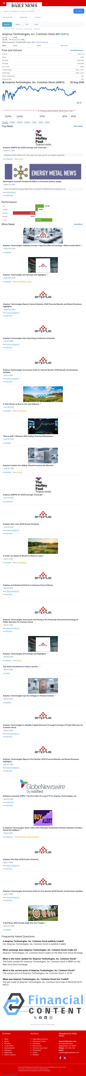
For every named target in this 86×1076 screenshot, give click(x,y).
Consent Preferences (9, 1075)
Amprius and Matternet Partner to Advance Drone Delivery (28, 585)
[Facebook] (40, 1017)
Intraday (5, 122)
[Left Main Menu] (4, 3)
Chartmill (7, 673)
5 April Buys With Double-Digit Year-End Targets (25, 923)
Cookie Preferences (44, 1069)
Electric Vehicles (23, 837)
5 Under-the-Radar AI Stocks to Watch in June (24, 556)
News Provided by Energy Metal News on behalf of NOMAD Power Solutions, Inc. (35, 189)
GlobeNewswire (9, 195)
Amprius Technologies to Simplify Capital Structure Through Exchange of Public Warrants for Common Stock (43, 726)
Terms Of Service (63, 1011)
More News (78, 126)
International (28, 29)
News (12, 29)
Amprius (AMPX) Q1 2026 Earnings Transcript (23, 495)
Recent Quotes (7, 17)
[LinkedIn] (45, 1017)
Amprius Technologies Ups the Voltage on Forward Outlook (29, 696)
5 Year (47, 122)
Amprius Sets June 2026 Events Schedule (21, 524)
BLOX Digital (47, 1070)
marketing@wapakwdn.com (69, 1052)
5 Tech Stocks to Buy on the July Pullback (22, 404)
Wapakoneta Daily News (33, 1067)
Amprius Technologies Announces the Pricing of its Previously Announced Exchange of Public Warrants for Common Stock (40, 620)
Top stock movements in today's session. (22, 666)
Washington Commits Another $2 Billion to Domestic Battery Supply (32, 181)
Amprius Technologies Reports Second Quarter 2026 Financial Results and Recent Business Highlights (42, 305)
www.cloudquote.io (58, 1007)
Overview (6, 29)
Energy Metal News (11, 192)
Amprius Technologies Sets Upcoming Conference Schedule (29, 338)
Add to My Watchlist (42, 42)
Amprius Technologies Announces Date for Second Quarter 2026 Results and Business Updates (40, 371)
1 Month (19, 122)
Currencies (19, 29)
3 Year (41, 122)
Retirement (19, 472)
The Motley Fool (9, 159)
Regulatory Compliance (33, 837)
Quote (15, 45)
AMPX (64, 34)
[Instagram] (51, 1017)
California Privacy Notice (32, 1069)
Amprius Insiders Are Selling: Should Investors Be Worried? (29, 465)
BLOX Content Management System (33, 1070)
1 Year (34, 122)
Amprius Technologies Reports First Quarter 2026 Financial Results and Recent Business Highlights (41, 760)
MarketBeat (8, 252)
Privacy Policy (49, 1011)
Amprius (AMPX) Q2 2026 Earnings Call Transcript (25, 147)
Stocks (17, 24)
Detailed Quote (76, 50)
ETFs (27, 24)
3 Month (27, 122)
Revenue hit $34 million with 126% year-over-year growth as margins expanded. (34, 155)
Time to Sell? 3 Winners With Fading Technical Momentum (29, 436)
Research (64, 45)
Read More (78, 224)
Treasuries (37, 29)
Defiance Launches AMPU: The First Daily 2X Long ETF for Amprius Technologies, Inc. (40, 796)
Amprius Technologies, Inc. (13, 312)
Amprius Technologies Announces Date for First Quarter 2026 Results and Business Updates (43, 891)
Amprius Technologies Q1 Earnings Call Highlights (25, 654)
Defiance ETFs (10, 802)
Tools (36, 24)
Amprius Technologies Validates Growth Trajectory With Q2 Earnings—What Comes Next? (43, 245)
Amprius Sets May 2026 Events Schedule (20, 859)
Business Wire (8, 315)
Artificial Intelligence (21, 281)
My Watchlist (23, 17)
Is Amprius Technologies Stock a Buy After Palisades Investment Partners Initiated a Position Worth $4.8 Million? (42, 829)
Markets (7, 24)
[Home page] (24, 4)
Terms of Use (62, 1067)
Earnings (21, 159)
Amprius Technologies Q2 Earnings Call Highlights (25, 275)
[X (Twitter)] (35, 1017)
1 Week (12, 122)
